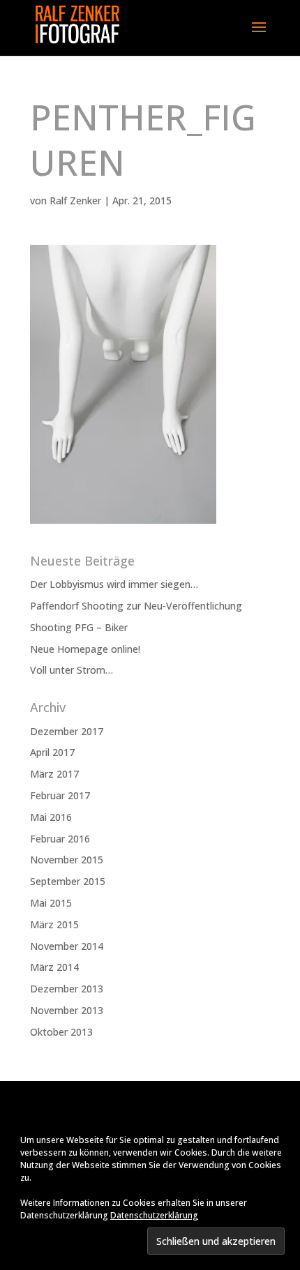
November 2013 (66, 1010)
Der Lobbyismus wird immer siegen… (114, 584)
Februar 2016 (60, 838)
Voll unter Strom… (71, 669)
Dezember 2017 (66, 731)
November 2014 (66, 946)
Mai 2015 (51, 902)
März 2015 (54, 924)
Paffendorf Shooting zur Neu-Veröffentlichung (136, 605)
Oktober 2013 (61, 1031)
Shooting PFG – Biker (79, 627)
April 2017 (52, 752)
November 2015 (66, 859)
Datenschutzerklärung (154, 1215)
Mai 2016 (51, 817)
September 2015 (67, 881)
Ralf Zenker (75, 200)
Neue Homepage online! (85, 649)
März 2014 (54, 967)
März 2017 (54, 773)
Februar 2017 (60, 795)
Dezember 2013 (66, 988)
